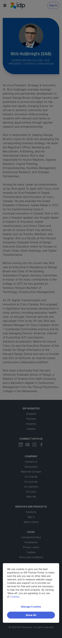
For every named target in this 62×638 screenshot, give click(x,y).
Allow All (31, 615)
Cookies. (15, 596)
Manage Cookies (31, 606)
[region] (31, 593)
